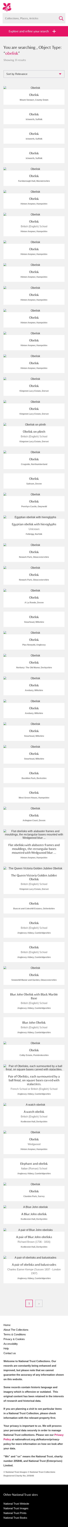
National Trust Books (15, 1517)
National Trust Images (15, 1508)
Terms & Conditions (14, 1334)
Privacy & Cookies (14, 1339)
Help (6, 1348)
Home (6, 1325)
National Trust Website (16, 1503)
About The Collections (15, 1329)
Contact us (9, 1353)
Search (61, 17)
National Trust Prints (15, 1513)
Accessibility (10, 1343)
